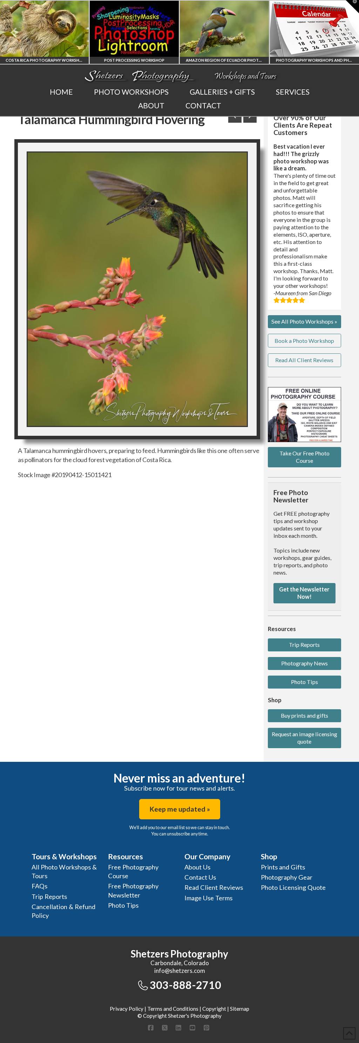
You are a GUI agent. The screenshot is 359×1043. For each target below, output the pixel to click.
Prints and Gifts (283, 867)
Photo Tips (304, 681)
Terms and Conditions (172, 1008)
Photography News (304, 663)
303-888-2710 (185, 984)
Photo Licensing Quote (293, 887)
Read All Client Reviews (304, 360)
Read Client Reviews (213, 887)
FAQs (39, 886)
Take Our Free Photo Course (304, 457)
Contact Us (200, 877)
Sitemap (239, 1008)
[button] (352, 6)
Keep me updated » (179, 809)
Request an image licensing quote (304, 738)
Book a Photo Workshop (304, 340)
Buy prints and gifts (304, 715)
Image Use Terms (208, 898)
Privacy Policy (126, 1008)
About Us (197, 867)
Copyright (214, 1008)
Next (344, 32)
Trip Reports (304, 644)
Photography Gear (286, 877)
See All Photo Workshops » (304, 321)
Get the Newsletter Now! (304, 593)
